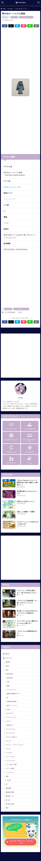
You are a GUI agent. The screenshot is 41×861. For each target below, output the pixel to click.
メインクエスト (10, 756)
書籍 (8, 686)
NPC (7, 670)
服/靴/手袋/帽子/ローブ (14, 693)
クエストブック (11, 689)
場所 (7, 776)
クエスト (8, 721)
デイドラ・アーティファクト (15, 745)
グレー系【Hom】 (10, 312)
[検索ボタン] (2, 2)
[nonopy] (20, 2)
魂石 (7, 808)
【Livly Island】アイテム (26, 17)
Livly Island (14, 17)
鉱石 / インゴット (12, 705)
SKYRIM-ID (9, 674)
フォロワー (9, 752)
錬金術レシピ (10, 796)
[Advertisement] (20, 50)
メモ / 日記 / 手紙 (11, 764)
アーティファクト (11, 717)
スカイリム (8, 658)
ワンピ (20, 312)
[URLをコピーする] (36, 25)
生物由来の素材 (11, 701)
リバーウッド (10, 772)
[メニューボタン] (38, 2)
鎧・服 (8, 800)
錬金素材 (8, 788)
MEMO (8, 662)
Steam (7, 654)
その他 (8, 709)
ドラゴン (8, 749)
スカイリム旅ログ (11, 737)
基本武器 (9, 678)
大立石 (9, 780)
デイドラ (8, 741)
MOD (7, 666)
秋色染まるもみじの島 (12, 187)
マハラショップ (9, 199)
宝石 (8, 682)
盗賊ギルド (10, 725)
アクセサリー (10, 713)
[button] (4, 25)
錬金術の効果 (10, 792)
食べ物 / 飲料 (10, 804)
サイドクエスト (10, 729)
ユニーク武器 (10, 768)
